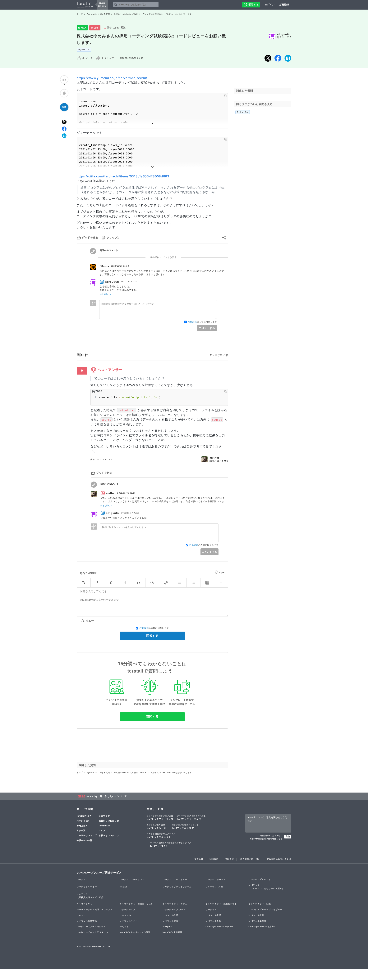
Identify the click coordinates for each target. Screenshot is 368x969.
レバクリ (81, 915)
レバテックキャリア (185, 826)
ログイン (270, 4)
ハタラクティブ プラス (174, 909)
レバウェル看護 (213, 915)
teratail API (105, 826)
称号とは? (82, 826)
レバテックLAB (170, 844)
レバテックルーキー (157, 826)
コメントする (207, 328)
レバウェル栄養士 (172, 921)
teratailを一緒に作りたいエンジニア (106, 796)
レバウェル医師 (213, 921)
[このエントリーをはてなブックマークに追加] (287, 58)
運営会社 (198, 859)
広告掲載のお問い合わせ (279, 859)
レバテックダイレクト (161, 835)
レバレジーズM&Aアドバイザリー (265, 909)
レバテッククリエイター (191, 817)
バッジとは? (83, 821)
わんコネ (124, 926)
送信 (288, 836)
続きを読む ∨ (105, 294)
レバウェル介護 (170, 915)
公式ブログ (104, 816)
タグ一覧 (81, 830)
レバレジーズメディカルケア (91, 926)
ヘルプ (102, 830)
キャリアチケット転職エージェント (95, 909)
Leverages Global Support (219, 926)
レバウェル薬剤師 (257, 921)
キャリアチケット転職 (259, 904)
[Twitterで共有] (267, 58)
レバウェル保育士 (257, 915)
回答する (152, 635)
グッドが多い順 (218, 355)
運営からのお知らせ (109, 821)
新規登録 (284, 4)
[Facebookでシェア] (277, 58)
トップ (80, 14)
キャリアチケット (86, 904)
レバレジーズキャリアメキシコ (92, 932)
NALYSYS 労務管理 (172, 932)
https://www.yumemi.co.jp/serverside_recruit (112, 78)
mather (214, 457)
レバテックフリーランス (160, 817)
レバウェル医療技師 (87, 921)
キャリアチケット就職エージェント (137, 904)
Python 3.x (83, 50)
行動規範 (192, 322)
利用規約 (214, 859)
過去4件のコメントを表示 (163, 257)
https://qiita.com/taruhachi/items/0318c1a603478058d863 (123, 176)
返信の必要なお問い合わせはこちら (266, 839)
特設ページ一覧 (84, 840)
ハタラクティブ (127, 909)
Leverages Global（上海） (262, 926)
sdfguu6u (284, 34)
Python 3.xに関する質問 (98, 14)
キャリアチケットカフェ (175, 904)
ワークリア (211, 909)
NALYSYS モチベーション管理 (135, 932)
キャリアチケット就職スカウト (221, 904)
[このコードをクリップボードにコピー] (225, 95)
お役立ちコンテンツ (109, 835)
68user (104, 266)
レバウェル (125, 915)
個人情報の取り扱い (250, 859)
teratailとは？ (84, 816)
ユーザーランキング (87, 835)
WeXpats (167, 926)
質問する (152, 716)
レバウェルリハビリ (130, 921)
